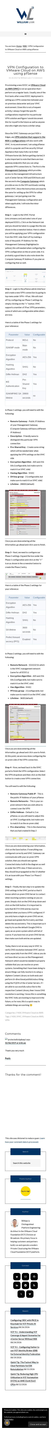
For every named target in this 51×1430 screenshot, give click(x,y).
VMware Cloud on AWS (32, 1012)
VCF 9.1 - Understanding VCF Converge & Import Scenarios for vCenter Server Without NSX (25, 1335)
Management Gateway (16, 170)
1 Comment (37, 78)
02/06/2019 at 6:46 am (15, 1043)
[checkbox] (7, 1423)
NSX (19, 1012)
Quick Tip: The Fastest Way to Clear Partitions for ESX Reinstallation (24, 1365)
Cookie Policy (8, 1419)
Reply (8, 1058)
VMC (18, 1016)
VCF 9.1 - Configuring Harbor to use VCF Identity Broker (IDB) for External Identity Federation (25, 1350)
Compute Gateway (29, 181)
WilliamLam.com (25, 15)
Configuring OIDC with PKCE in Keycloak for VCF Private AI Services (24, 1323)
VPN (7, 1020)
